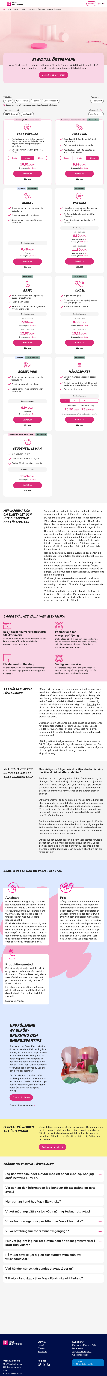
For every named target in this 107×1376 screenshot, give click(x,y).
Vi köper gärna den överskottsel (61, 578)
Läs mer (27, 179)
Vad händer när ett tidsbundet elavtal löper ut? (39, 1269)
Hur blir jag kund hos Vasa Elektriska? (33, 1202)
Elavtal (23, 9)
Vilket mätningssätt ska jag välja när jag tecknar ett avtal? (47, 1211)
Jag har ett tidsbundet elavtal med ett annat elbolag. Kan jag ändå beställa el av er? (49, 1176)
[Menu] (4, 4)
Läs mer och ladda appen (67, 647)
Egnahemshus (22, 101)
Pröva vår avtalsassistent (15, 644)
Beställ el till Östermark (53, 74)
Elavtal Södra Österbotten (37, 9)
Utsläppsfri (27, 114)
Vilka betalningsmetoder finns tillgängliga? (37, 1231)
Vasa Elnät (77, 1361)
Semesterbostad (51, 101)
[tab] (14, 158)
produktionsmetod (53, 725)
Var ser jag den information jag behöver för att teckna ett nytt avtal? (50, 1190)
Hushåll (15, 9)
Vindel (60, 701)
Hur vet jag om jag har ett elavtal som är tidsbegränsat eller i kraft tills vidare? (50, 1243)
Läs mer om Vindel (14, 1001)
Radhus (36, 101)
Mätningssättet (47, 741)
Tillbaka (8, 9)
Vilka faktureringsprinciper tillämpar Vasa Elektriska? (44, 1221)
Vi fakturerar (51, 591)
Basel (49, 701)
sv (101, 4)
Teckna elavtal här (51, 1147)
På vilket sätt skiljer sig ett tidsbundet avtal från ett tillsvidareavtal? (43, 1257)
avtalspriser (97, 511)
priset (61, 689)
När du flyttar (51, 552)
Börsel (90, 704)
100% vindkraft (11, 114)
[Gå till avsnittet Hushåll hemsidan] (15, 3)
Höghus (8, 101)
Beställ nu (27, 173)
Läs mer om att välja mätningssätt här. (80, 527)
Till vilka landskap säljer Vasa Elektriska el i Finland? (44, 1278)
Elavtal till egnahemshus (21, 1105)
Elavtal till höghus (21, 1097)
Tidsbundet (97, 101)
